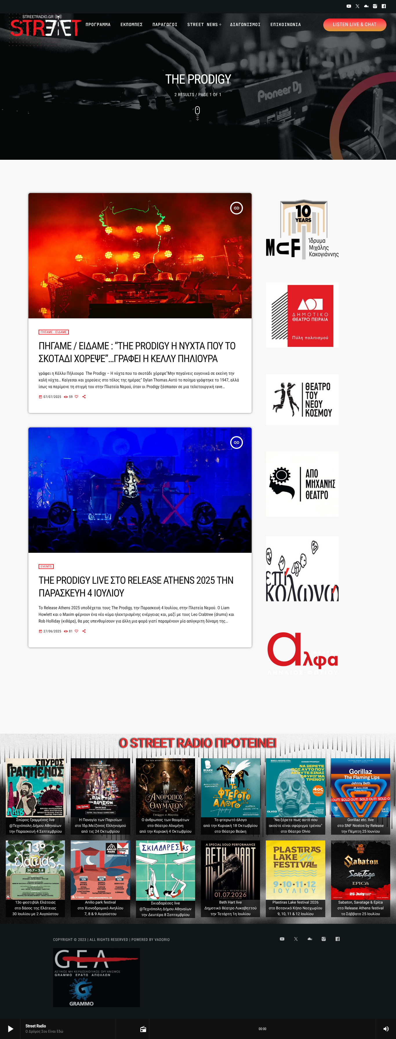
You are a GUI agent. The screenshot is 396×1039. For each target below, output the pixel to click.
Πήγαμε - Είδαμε (54, 332)
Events (46, 566)
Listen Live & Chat (355, 24)
